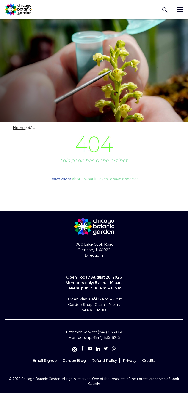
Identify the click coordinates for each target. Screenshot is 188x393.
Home (19, 128)
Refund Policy (104, 360)
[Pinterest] (113, 349)
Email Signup (45, 360)
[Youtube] (90, 349)
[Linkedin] (98, 349)
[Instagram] (74, 349)
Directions (94, 255)
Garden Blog (74, 360)
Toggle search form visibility (165, 9)
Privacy (129, 360)
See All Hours (94, 310)
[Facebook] (83, 349)
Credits (149, 360)
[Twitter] (106, 349)
